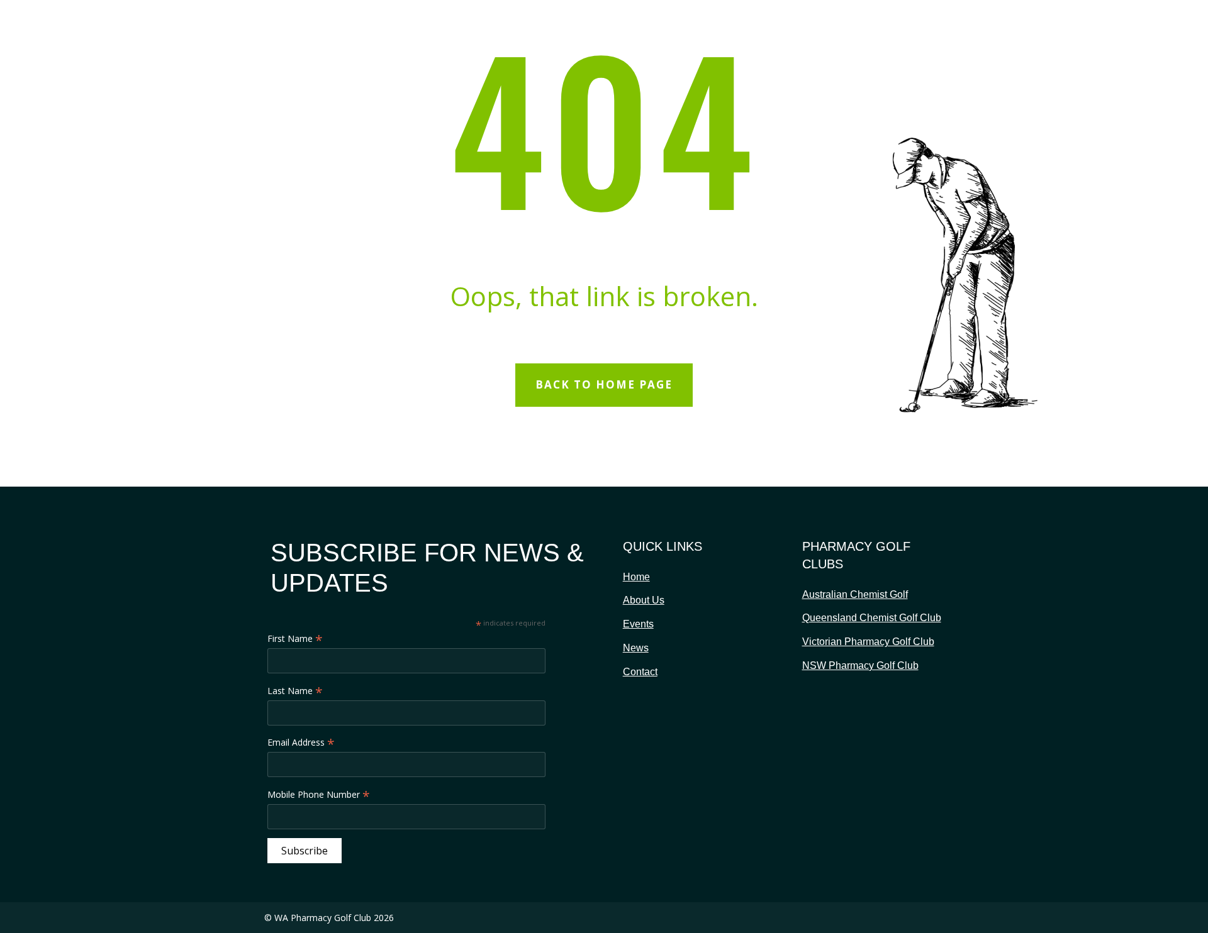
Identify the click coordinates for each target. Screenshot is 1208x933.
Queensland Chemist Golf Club (871, 617)
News (636, 648)
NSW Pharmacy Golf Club (860, 665)
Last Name (295, 690)
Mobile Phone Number (318, 794)
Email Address (301, 742)
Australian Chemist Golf (855, 594)
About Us (643, 600)
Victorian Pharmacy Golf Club (868, 641)
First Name (295, 638)
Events (638, 624)
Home (636, 576)
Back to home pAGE (604, 384)
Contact (640, 671)
